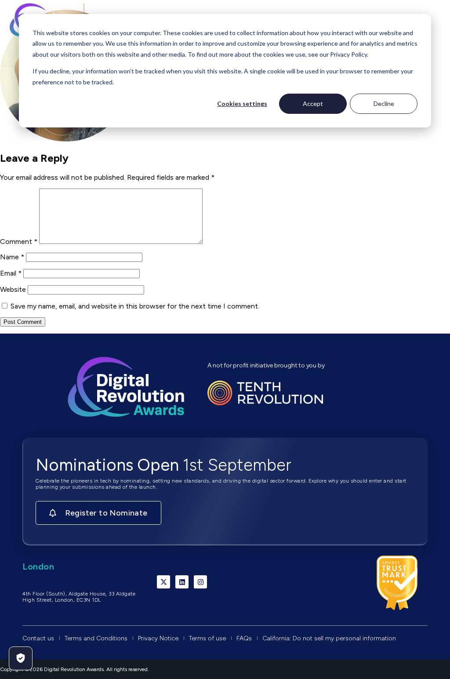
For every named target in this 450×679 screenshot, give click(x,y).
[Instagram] (200, 581)
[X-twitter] (163, 581)
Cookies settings (242, 103)
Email (11, 273)
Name (12, 257)
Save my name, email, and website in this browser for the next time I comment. (135, 306)
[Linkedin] (182, 581)
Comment (18, 241)
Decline (384, 103)
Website (13, 289)
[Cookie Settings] (21, 658)
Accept (313, 103)
